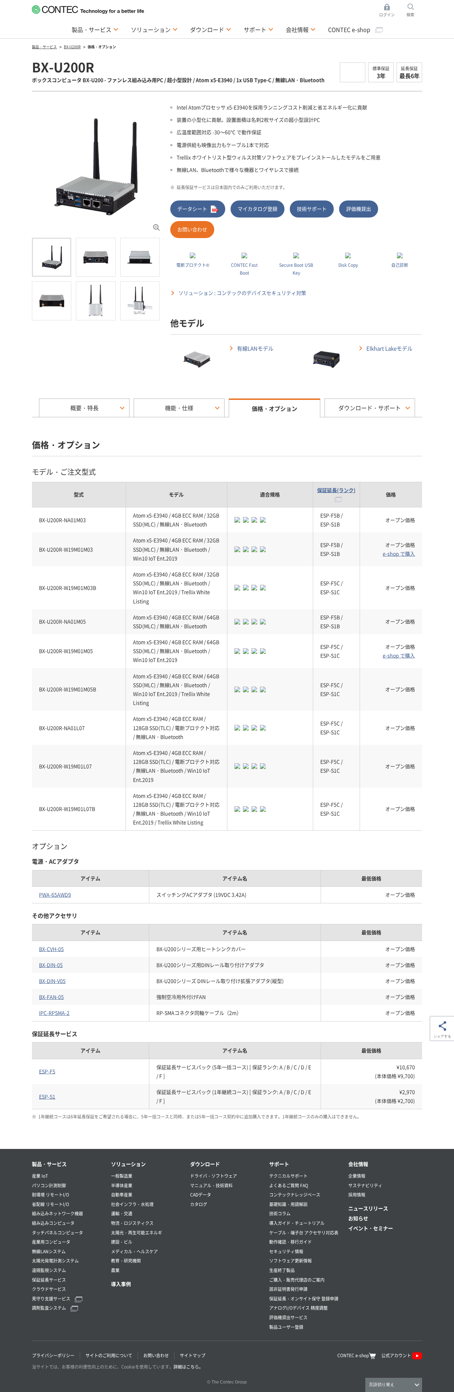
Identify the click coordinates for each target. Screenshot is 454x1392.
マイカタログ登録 (257, 208)
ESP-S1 (47, 1096)
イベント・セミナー (370, 1228)
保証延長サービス (49, 1280)
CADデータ (200, 1195)
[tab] (51, 257)
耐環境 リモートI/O (50, 1195)
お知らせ (358, 1218)
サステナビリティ (365, 1185)
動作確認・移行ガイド (290, 1242)
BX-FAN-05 (51, 996)
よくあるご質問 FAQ (288, 1185)
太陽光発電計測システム (55, 1261)
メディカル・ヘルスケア (134, 1251)
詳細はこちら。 (188, 1367)
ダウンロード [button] (210, 29)
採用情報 (356, 1195)
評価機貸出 (358, 208)
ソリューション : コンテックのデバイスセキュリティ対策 (242, 292)
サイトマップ (192, 1355)
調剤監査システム (49, 1308)
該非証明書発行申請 (288, 1289)
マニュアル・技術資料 (211, 1185)
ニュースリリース (368, 1208)
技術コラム (279, 1213)
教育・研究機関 (126, 1261)
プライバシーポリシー (53, 1355)
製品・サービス (49, 1163)
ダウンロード (205, 1163)
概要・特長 (84, 407)
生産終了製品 (282, 1270)
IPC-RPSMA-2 (54, 1012)
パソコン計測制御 (49, 1185)
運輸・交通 (121, 1213)
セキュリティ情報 (286, 1251)
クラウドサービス (49, 1289)
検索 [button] (414, 10)
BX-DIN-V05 (52, 980)
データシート (192, 208)
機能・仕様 (179, 407)
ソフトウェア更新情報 (290, 1261)
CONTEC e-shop (350, 29)
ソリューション (128, 1163)
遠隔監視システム (49, 1270)
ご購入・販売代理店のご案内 (297, 1280)
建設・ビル (121, 1242)
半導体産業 (121, 1185)
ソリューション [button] (154, 29)
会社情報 (358, 1163)
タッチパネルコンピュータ (57, 1232)
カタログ (198, 1204)
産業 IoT (40, 1176)
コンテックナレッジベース (294, 1195)
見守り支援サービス (51, 1298)
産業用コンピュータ (51, 1242)
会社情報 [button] (301, 29)
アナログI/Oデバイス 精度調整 (298, 1308)
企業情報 (356, 1176)
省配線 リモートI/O (50, 1204)
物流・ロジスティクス (132, 1223)
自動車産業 (121, 1195)
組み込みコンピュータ (53, 1223)
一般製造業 (121, 1176)
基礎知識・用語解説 (288, 1204)
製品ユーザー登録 (286, 1327)
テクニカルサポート (288, 1176)
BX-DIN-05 (51, 964)
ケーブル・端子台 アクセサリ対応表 (303, 1232)
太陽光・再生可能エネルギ (136, 1232)
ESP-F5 (47, 1071)
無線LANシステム (49, 1251)
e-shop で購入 (399, 553)
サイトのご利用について (108, 1355)
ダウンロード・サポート (369, 407)
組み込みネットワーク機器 (57, 1213)
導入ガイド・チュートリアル (297, 1223)
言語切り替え (381, 1384)
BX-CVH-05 (51, 948)
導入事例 (121, 1283)
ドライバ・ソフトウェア (213, 1176)
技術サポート (312, 208)
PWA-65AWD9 (55, 894)
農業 (115, 1270)
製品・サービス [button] (95, 29)
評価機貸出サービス (288, 1317)
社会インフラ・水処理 (132, 1204)
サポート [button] (258, 29)
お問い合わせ (192, 229)
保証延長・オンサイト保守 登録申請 (303, 1298)
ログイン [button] (389, 10)
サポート (279, 1163)
